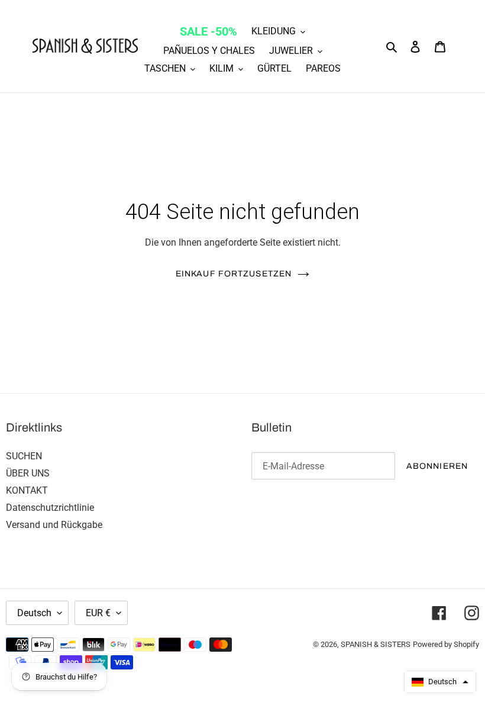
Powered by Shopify (446, 644)
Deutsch (34, 613)
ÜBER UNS (28, 473)
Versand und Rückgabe (54, 524)
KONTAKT (27, 490)
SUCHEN (24, 456)
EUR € (98, 613)
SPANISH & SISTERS (375, 644)
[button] (440, 682)
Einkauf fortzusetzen (234, 273)
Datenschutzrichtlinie (50, 507)
